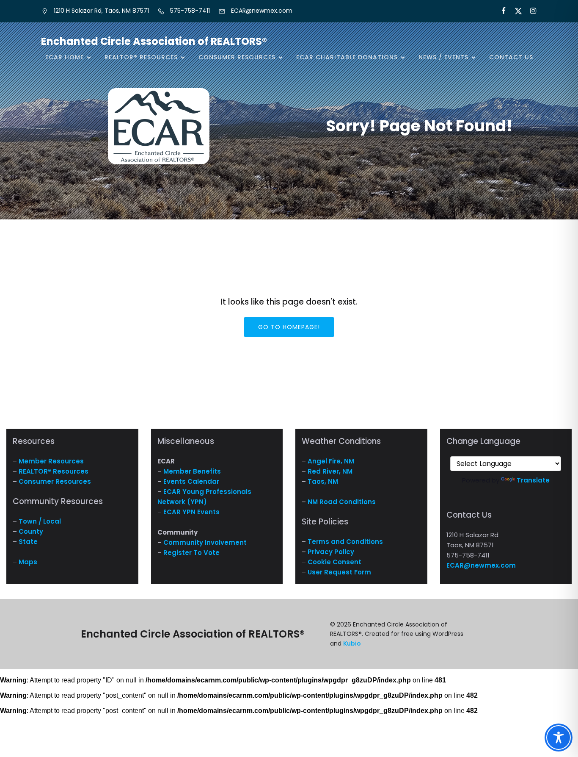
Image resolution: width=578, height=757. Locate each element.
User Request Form (339, 572)
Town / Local (40, 521)
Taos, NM (323, 481)
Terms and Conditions (345, 541)
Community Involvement (205, 542)
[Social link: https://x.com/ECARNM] (514, 11)
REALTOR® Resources (53, 471)
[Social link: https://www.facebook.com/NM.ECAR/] (500, 11)
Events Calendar (191, 481)
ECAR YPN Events (191, 511)
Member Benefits (192, 471)
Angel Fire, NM (331, 461)
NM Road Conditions (342, 501)
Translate (533, 480)
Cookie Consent (334, 561)
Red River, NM (330, 471)
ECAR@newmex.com (481, 565)
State (28, 541)
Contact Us (511, 57)
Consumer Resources (55, 481)
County (31, 531)
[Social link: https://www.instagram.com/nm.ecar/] (529, 11)
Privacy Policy (331, 551)
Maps (28, 561)
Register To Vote (191, 552)
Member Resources (51, 461)
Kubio (352, 643)
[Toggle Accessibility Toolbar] (558, 737)
